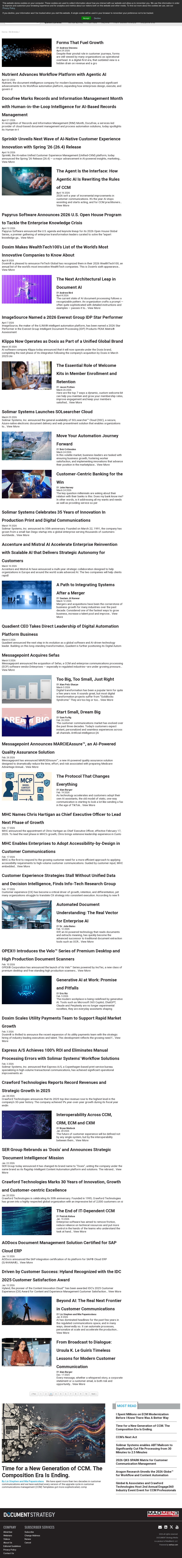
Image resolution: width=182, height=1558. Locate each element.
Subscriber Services (39, 1527)
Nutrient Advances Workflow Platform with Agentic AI (54, 74)
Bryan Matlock (67, 1128)
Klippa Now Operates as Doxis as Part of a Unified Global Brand (62, 341)
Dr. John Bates (67, 926)
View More (8, 161)
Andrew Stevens (68, 48)
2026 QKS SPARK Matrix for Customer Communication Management (142, 1461)
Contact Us (8, 1553)
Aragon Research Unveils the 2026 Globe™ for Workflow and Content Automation (144, 1473)
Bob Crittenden (68, 449)
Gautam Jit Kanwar (70, 598)
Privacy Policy (9, 8)
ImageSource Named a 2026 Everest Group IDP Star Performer (62, 317)
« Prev (33, 1394)
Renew (28, 1539)
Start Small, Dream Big (78, 711)
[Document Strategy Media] (30, 1514)
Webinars (7, 1535)
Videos (6, 1539)
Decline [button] (97, 18)
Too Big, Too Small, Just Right (85, 679)
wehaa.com (173, 1545)
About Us (7, 1542)
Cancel (28, 1542)
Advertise (7, 1532)
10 (86, 1394)
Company (9, 1527)
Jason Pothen (67, 387)
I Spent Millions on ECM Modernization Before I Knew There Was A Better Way (142, 1416)
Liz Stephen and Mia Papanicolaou (78, 1314)
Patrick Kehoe (67, 1216)
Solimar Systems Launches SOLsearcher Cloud (47, 411)
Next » (93, 1394)
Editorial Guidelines (12, 1546)
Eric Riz (64, 993)
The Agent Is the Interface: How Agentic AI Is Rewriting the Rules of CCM (88, 179)
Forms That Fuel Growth (80, 42)
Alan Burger (66, 789)
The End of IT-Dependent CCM (85, 1210)
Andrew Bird (66, 292)
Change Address (32, 1535)
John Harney (66, 487)
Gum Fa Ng (65, 717)
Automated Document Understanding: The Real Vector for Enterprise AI (87, 912)
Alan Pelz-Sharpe (69, 684)
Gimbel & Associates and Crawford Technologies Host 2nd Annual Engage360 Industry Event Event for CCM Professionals (146, 1486)
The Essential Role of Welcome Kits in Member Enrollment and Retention (86, 373)
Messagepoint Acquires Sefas (30, 655)
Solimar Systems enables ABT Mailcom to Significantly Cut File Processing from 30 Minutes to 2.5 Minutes (144, 1448)
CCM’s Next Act (22, 1468)
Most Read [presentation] (126, 1406)
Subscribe (29, 1532)
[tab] (127, 1405)
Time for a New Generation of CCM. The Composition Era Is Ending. (143, 1427)
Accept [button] (86, 18)
